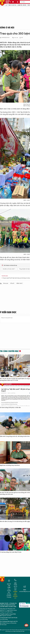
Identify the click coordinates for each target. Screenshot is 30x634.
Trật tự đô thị (12, 5)
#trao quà (5, 283)
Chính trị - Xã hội (21, 5)
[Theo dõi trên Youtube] (13, 2)
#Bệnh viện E (19, 283)
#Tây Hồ (12, 283)
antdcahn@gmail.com (24, 591)
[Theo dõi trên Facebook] (11, 2)
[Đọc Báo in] (18, 2)
